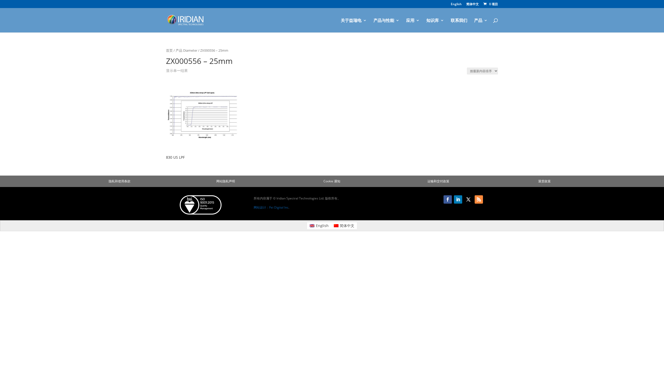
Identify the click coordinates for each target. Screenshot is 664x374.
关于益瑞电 (351, 20)
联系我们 (459, 20)
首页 (169, 50)
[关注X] (468, 199)
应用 (410, 20)
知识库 (432, 20)
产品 (478, 20)
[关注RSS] (479, 199)
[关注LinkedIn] (458, 199)
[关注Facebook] (448, 199)
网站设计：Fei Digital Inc (271, 207)
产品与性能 (384, 20)
